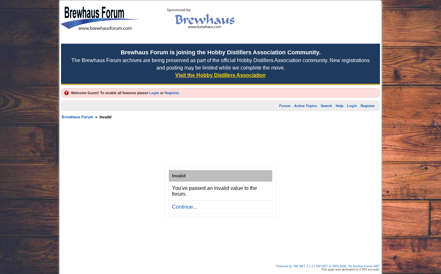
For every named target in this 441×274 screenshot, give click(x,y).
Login (154, 93)
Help (340, 106)
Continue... (184, 207)
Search (326, 106)
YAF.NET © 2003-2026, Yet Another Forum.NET (348, 266)
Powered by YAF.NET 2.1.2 (295, 266)
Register (172, 93)
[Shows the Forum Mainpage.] (99, 39)
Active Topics (305, 106)
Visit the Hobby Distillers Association (220, 75)
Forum (285, 106)
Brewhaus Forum (77, 117)
